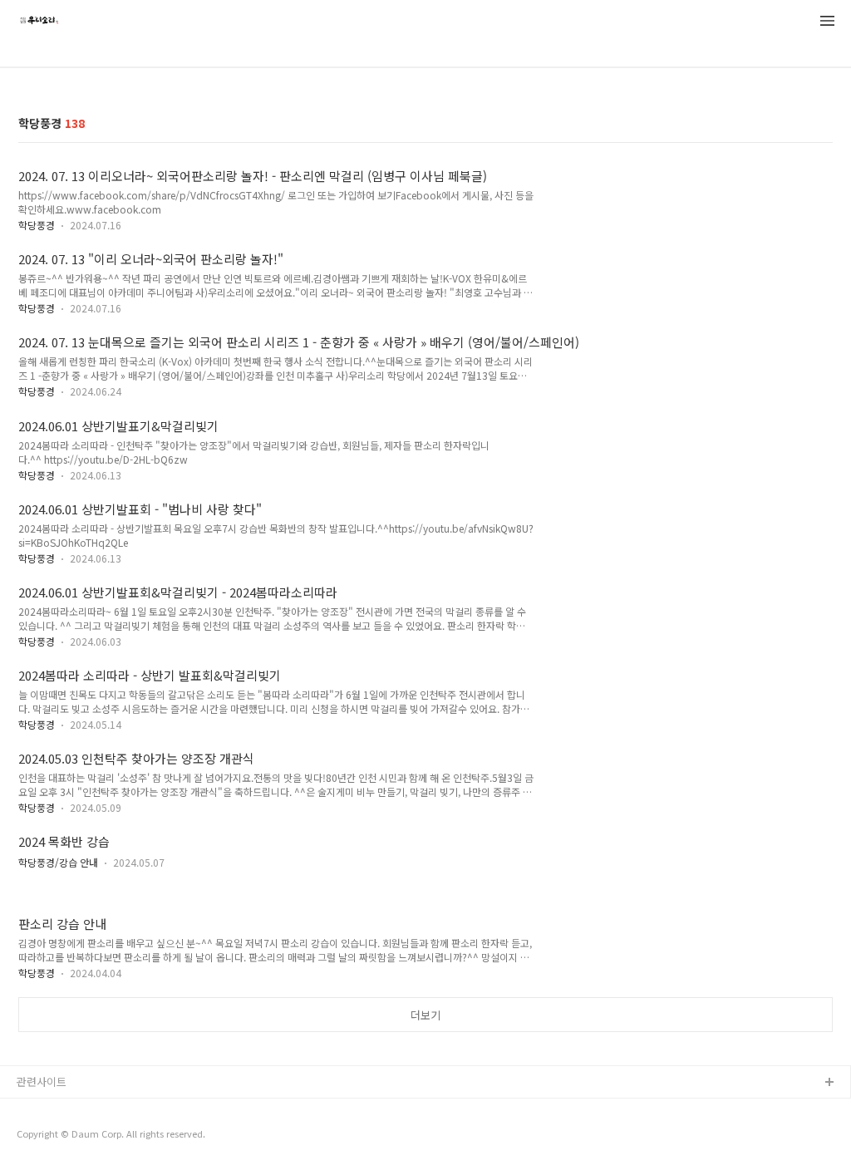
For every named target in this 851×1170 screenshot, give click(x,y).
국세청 (32, 1136)
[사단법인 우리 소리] (39, 21)
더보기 (425, 1015)
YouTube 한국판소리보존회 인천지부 (101, 1110)
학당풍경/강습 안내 (58, 862)
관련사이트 (41, 1081)
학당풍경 (36, 225)
